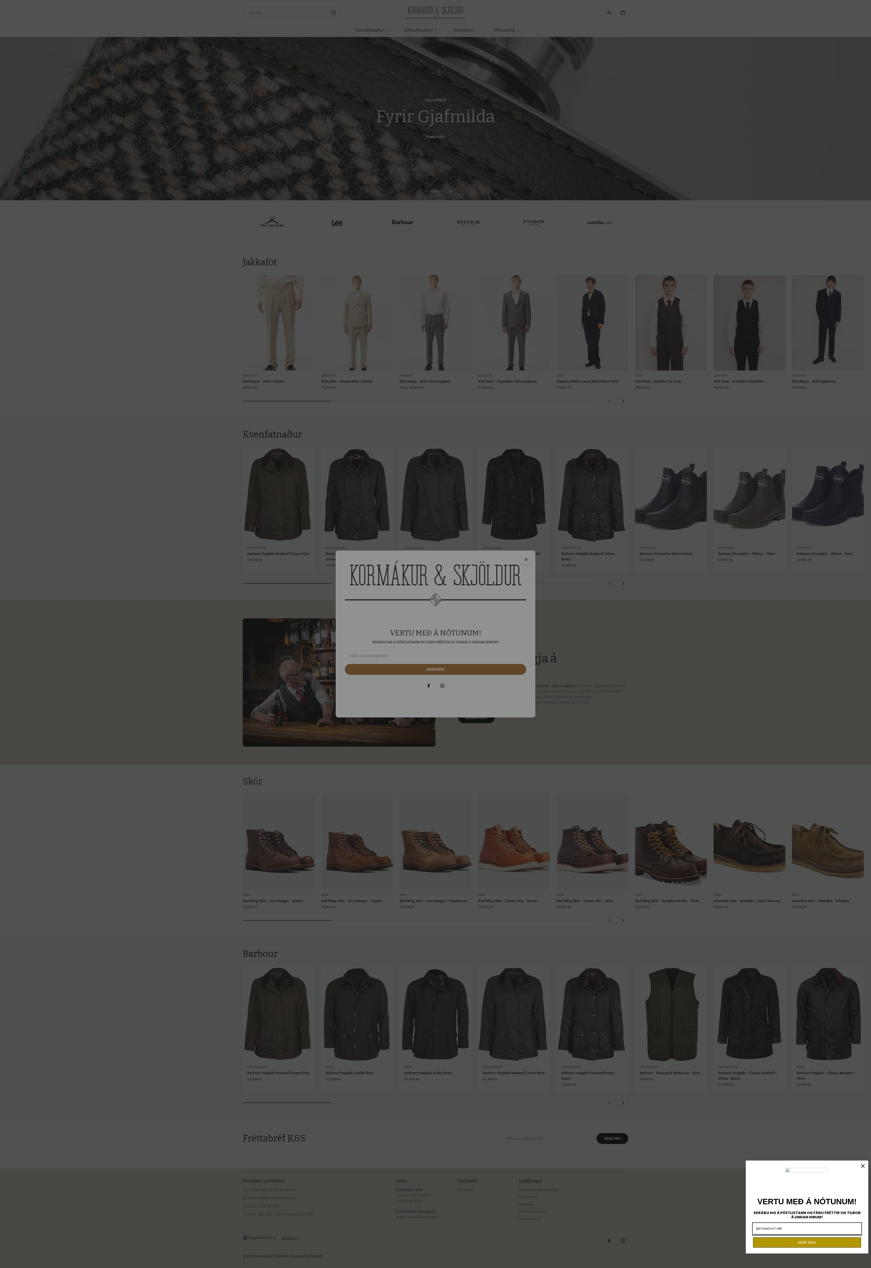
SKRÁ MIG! (807, 1242)
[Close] (862, 1166)
